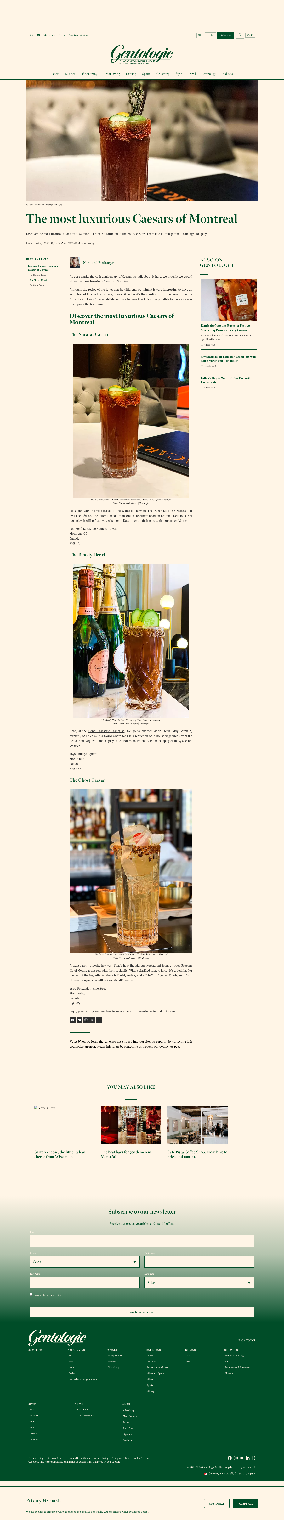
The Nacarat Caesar (38, 274)
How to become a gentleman (83, 1379)
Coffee (150, 1355)
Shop (62, 35)
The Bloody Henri (38, 280)
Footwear (34, 1415)
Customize (216, 1503)
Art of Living (111, 74)
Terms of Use (54, 1458)
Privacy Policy (35, 1458)
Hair (227, 1361)
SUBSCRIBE (35, 1350)
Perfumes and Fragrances (237, 1367)
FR (200, 35)
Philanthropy (114, 1367)
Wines (150, 1379)
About (126, 1404)
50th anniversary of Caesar (113, 276)
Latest (55, 74)
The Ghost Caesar (37, 285)
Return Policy (101, 1458)
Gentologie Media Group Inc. (218, 1467)
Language (149, 1273)
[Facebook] (230, 1458)
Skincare (229, 1373)
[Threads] (254, 1458)
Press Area (128, 1428)
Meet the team (130, 1416)
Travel (192, 74)
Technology (209, 74)
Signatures (128, 1434)
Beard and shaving (234, 1355)
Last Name (35, 1273)
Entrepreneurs (115, 1355)
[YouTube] (242, 1458)
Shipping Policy (120, 1458)
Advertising (128, 1410)
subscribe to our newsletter (134, 1011)
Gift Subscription (78, 35)
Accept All (245, 1503)
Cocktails (151, 1361)
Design (72, 1373)
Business (70, 74)
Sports (146, 74)
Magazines (49, 35)
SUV (188, 1361)
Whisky (150, 1391)
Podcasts (227, 74)
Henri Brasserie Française (106, 731)
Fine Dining (89, 74)
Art (70, 1355)
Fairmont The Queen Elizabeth (155, 511)
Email (34, 1232)
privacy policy (53, 1295)
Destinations (82, 1409)
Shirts (32, 1421)
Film (71, 1361)
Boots (32, 1409)
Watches (33, 1439)
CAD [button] (250, 35)
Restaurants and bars (157, 1367)
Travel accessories (85, 1415)
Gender (33, 1253)
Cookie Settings (141, 1458)
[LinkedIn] (248, 1458)
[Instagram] (236, 1458)
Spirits (150, 1385)
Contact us (166, 1046)
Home (71, 1367)
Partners (127, 1422)
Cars (188, 1355)
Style (179, 74)
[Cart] (240, 35)
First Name (149, 1253)
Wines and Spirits (155, 1373)
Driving (131, 74)
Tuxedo (33, 1433)
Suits (31, 1427)
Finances (112, 1361)
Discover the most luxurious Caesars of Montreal (43, 268)
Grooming (162, 74)
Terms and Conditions (77, 1458)
